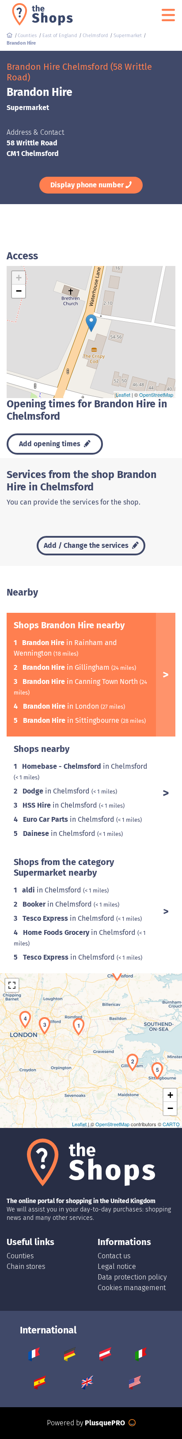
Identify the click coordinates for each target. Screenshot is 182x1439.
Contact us (114, 1256)
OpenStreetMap (156, 394)
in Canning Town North (81, 681)
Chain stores (26, 1266)
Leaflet (123, 394)
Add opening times (50, 444)
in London (62, 706)
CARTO (171, 1124)
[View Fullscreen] (12, 985)
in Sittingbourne (72, 720)
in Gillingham (67, 667)
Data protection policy (132, 1277)
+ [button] (19, 277)
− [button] (19, 290)
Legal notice (117, 1266)
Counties (20, 1256)
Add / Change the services (87, 545)
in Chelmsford (85, 766)
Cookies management (132, 1287)
